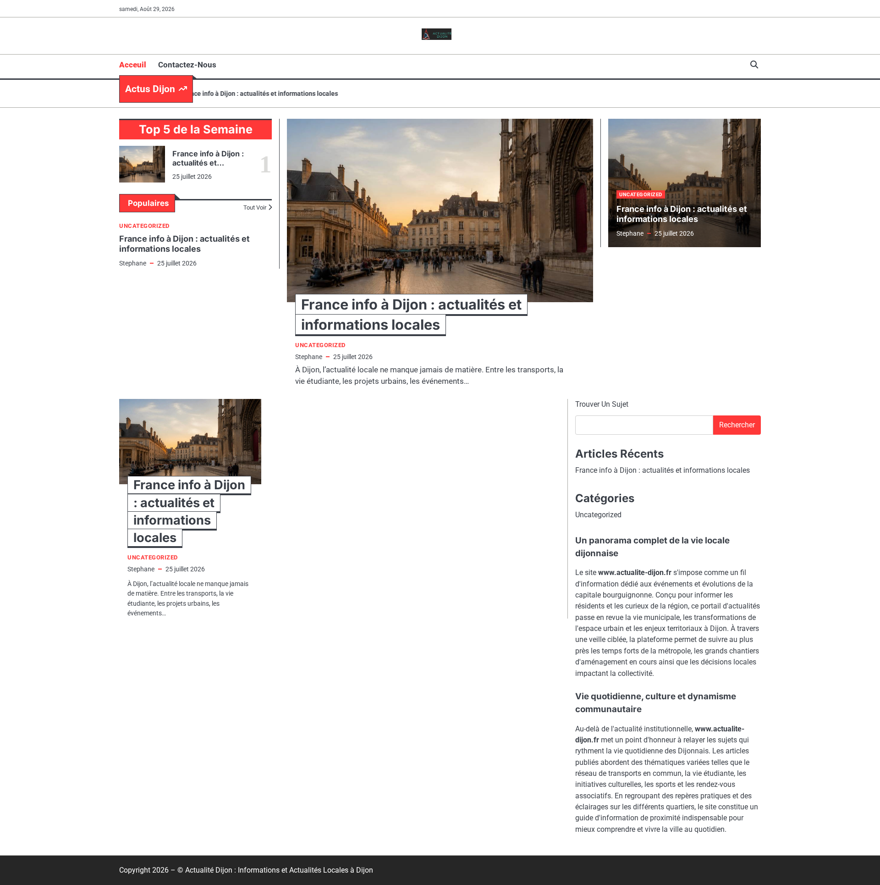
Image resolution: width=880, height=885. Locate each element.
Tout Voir (254, 207)
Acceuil (132, 64)
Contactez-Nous (187, 64)
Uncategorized (144, 225)
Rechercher (737, 424)
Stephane (132, 263)
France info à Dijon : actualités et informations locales (244, 93)
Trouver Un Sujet (601, 404)
